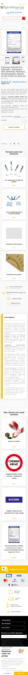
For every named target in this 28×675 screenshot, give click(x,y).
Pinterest (18, 143)
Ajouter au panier (14, 127)
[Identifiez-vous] (23, 4)
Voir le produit (14, 170)
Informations (6, 620)
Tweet (14, 143)
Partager (10, 143)
